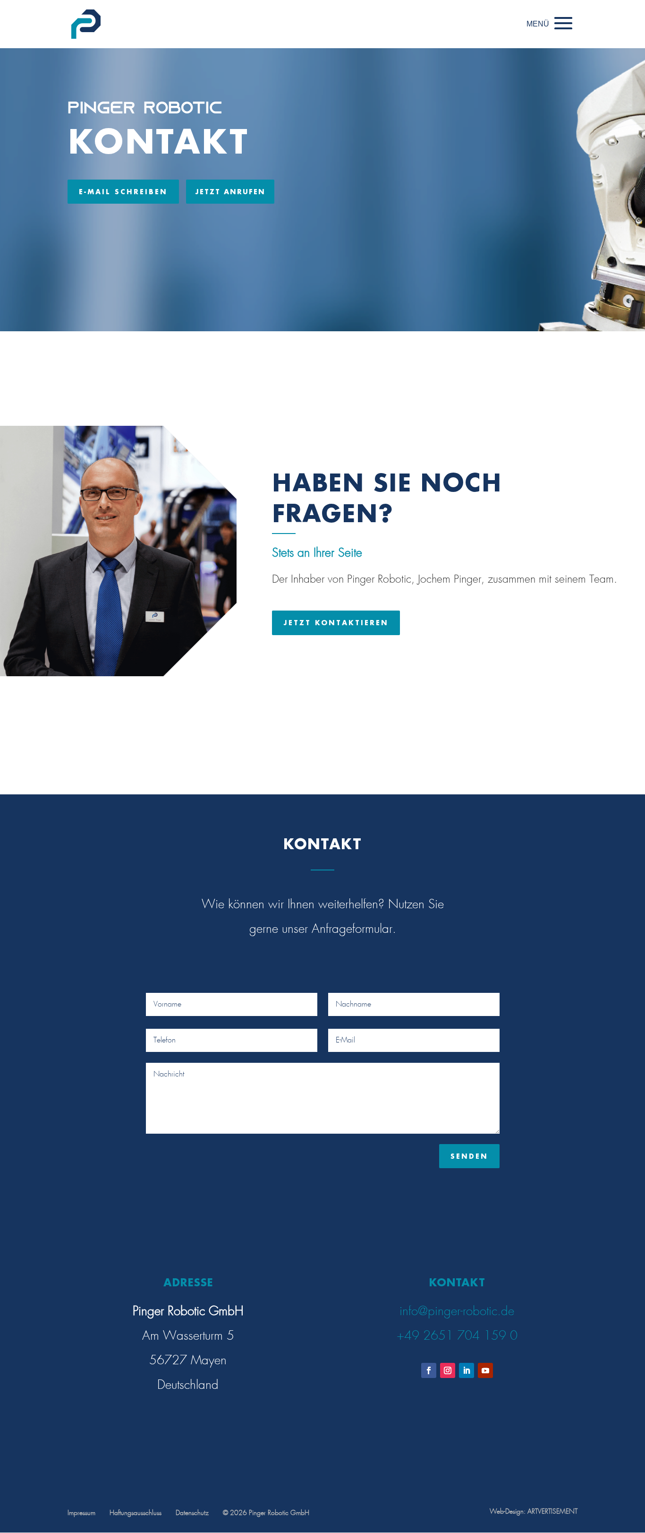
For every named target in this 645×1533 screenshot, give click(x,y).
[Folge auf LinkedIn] (466, 1370)
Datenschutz (192, 1513)
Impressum (81, 1513)
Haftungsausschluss (135, 1513)
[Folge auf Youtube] (485, 1370)
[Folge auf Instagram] (447, 1370)
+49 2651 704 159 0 (457, 1336)
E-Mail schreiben (123, 191)
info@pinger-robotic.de (456, 1311)
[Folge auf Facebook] (428, 1370)
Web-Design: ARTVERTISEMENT (533, 1512)
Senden (469, 1156)
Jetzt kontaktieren (336, 622)
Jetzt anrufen (230, 191)
